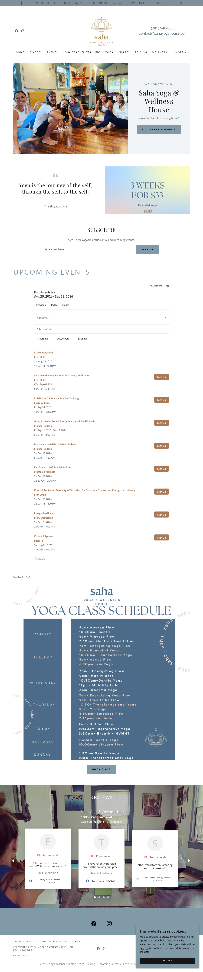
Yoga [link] (109, 52)
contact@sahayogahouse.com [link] (163, 33)
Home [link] (20, 52)
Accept (167, 960)
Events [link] (52, 52)
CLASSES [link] (36, 52)
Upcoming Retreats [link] (109, 964)
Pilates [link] (124, 52)
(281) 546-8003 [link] (163, 28)
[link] (16, 31)
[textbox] (88, 249)
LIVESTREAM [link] (130, 964)
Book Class (101, 769)
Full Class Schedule (159, 129)
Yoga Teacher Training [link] (82, 52)
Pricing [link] (141, 52)
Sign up (147, 249)
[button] (161, 52)
